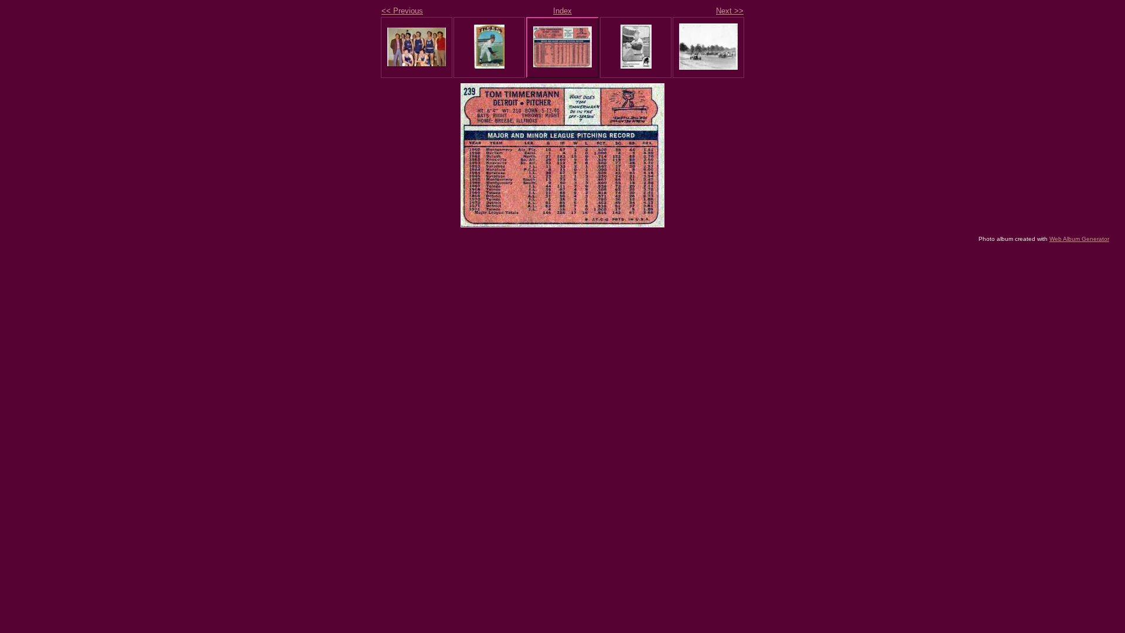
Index (562, 10)
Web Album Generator (1079, 239)
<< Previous (402, 10)
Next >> (730, 10)
